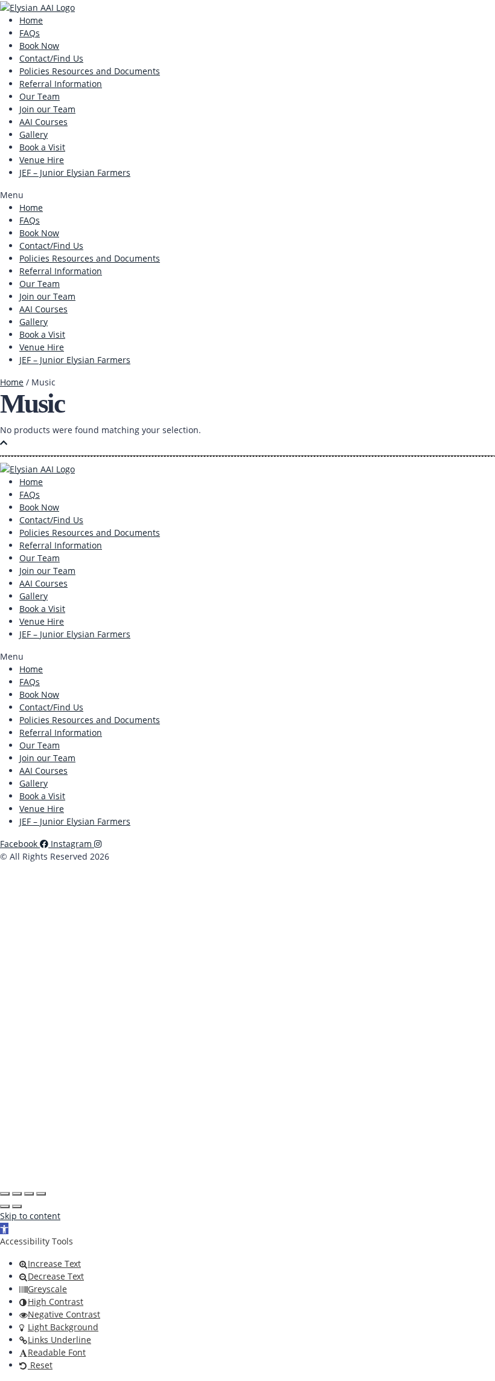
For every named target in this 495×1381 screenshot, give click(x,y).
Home (31, 20)
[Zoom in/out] (5, 1194)
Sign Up (69, 1165)
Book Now (39, 45)
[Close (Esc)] (41, 1194)
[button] (247, 194)
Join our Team (47, 109)
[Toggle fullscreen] (17, 1194)
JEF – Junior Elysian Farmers (74, 172)
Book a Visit (42, 147)
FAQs (29, 33)
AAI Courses (43, 121)
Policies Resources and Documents (89, 71)
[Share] (29, 1194)
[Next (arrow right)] (17, 1206)
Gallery (33, 134)
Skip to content (30, 1216)
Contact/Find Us (51, 58)
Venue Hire (41, 160)
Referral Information (60, 83)
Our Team (39, 96)
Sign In (99, 1165)
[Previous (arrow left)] (5, 1206)
